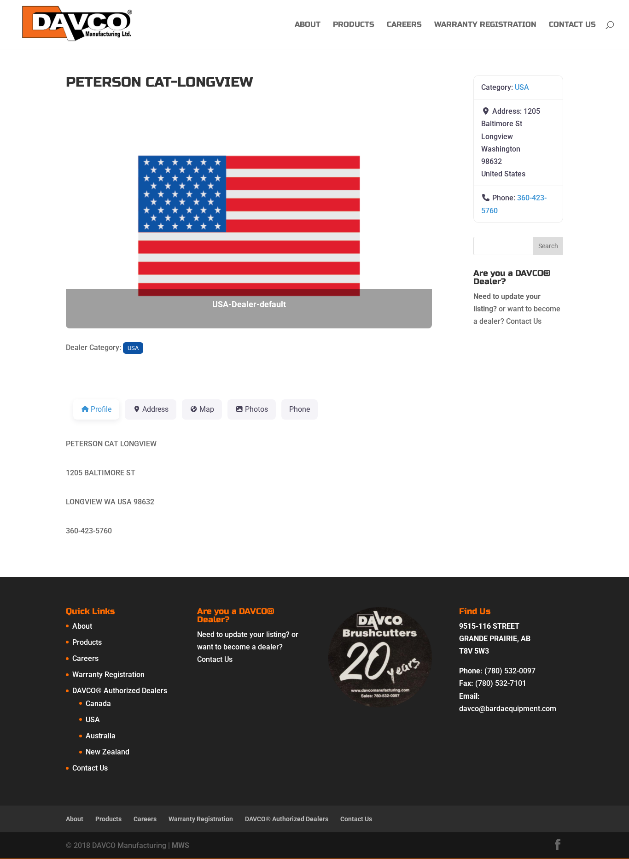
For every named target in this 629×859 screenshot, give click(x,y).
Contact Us (572, 25)
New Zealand (107, 752)
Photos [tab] (256, 409)
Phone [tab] (299, 409)
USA (133, 348)
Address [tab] (155, 409)
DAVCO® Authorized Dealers (119, 690)
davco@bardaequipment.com (507, 708)
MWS (180, 845)
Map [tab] (206, 409)
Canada (98, 703)
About (307, 25)
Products (353, 25)
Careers (404, 25)
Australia (101, 735)
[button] (93, 225)
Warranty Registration (485, 25)
